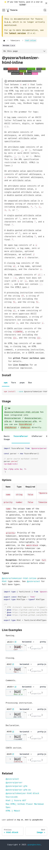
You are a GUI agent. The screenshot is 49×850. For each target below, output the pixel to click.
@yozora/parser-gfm (26, 421)
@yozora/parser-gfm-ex (18, 790)
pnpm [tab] (22, 382)
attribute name (30, 135)
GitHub (22, 4)
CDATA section (14, 328)
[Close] (47, 3)
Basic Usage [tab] (7, 437)
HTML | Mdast (13, 811)
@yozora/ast (33, 581)
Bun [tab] (30, 382)
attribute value (22, 180)
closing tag (13, 263)
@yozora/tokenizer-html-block (22, 793)
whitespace (10, 135)
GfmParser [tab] (37, 436)
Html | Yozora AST (16, 800)
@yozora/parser (12, 418)
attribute (13, 132)
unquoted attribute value (18, 189)
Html (4, 581)
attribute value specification (25, 171)
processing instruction (20, 292)
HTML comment (15, 275)
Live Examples (20, 365)
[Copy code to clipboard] (44, 391)
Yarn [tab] (13, 382)
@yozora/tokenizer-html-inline (21, 412)
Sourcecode (12, 797)
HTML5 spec (21, 287)
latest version (17, 33)
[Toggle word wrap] (40, 391)
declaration (13, 307)
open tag (12, 245)
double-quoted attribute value (24, 195)
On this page (10, 51)
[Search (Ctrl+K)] (45, 10)
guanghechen (34, 845)
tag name (11, 117)
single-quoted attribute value (21, 192)
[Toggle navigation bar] (3, 10)
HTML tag (12, 343)
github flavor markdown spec (29, 358)
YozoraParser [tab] (21, 436)
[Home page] (4, 40)
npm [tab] (5, 382)
